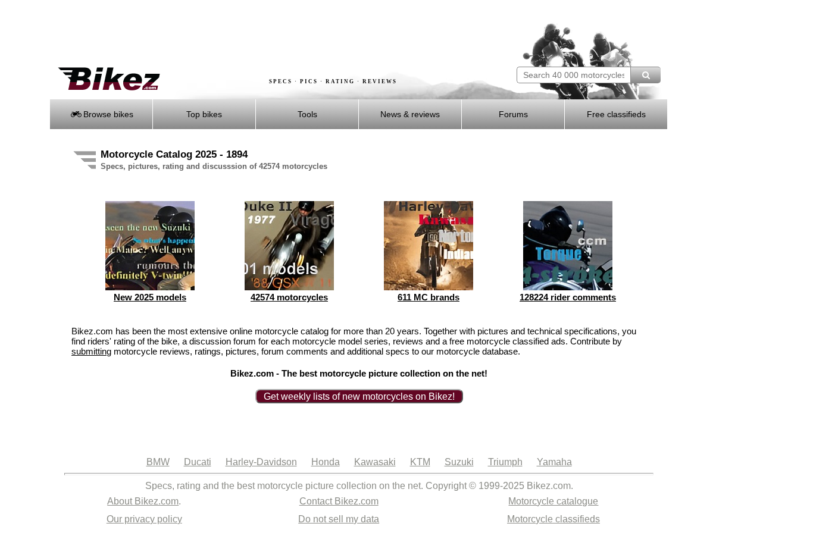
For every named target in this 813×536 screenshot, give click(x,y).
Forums (513, 114)
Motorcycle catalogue (553, 501)
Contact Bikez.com (339, 501)
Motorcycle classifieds (553, 519)
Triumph (505, 462)
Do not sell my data (338, 519)
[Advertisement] (266, 34)
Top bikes (204, 114)
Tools (307, 114)
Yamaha (554, 462)
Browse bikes (107, 114)
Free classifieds (616, 114)
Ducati (197, 462)
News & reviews (410, 114)
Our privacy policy (144, 519)
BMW (158, 462)
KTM (420, 462)
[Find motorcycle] (645, 75)
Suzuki (459, 462)
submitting (91, 351)
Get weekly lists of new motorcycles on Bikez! (359, 396)
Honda (325, 462)
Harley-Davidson (261, 462)
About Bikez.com (143, 501)
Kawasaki (375, 462)
